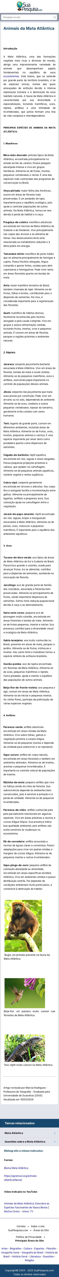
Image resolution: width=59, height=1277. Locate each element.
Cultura (28, 1248)
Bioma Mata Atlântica (16, 1168)
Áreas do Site (41, 1230)
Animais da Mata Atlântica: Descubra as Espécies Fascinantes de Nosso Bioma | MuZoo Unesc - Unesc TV (26, 1207)
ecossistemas (11, 76)
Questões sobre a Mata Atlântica (25, 1141)
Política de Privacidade (29, 1237)
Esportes (39, 1248)
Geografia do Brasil (32, 1252)
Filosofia (51, 1248)
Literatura (35, 1256)
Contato (21, 1226)
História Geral (19, 1256)
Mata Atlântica (14, 1133)
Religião (29, 1260)
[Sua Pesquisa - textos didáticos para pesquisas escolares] (29, 11)
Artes (5, 1248)
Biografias (15, 1248)
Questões (48, 1256)
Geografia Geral (10, 1252)
